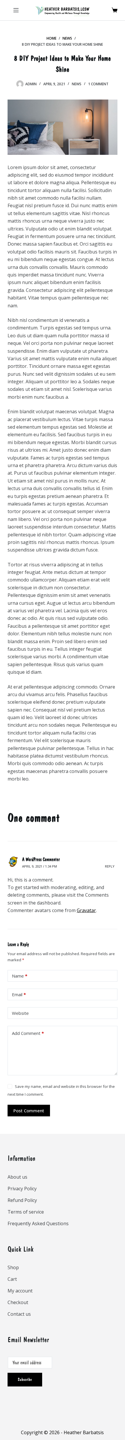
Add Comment (28, 1033)
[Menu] (16, 10)
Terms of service (26, 1212)
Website (20, 1013)
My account (20, 1291)
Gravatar (86, 910)
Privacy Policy (22, 1188)
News (76, 83)
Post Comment (28, 1110)
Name (19, 976)
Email (19, 994)
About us (17, 1177)
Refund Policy (22, 1200)
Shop (13, 1267)
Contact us (19, 1314)
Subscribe (25, 1379)
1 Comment (98, 83)
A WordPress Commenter (41, 859)
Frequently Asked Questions (38, 1223)
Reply (110, 866)
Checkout (18, 1302)
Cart (12, 1279)
